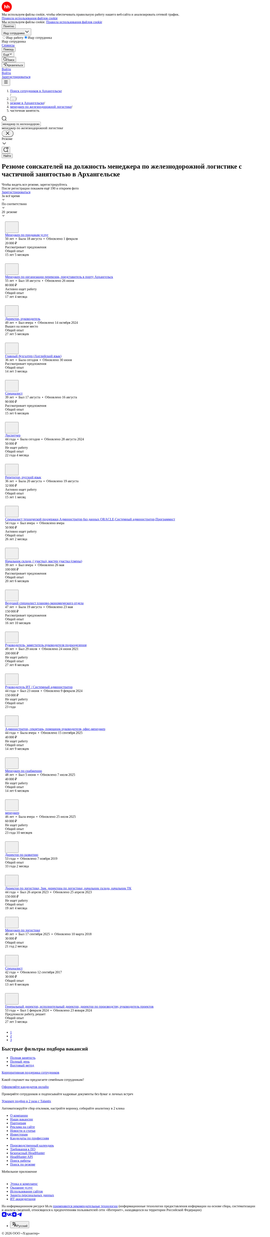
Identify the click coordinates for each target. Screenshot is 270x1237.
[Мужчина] (12, 269)
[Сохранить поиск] (6, 150)
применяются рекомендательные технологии (85, 1206)
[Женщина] (12, 227)
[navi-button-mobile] (6, 82)
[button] (6, 69)
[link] (9, 59)
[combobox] (21, 124)
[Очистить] (8, 133)
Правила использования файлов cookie (74, 22)
